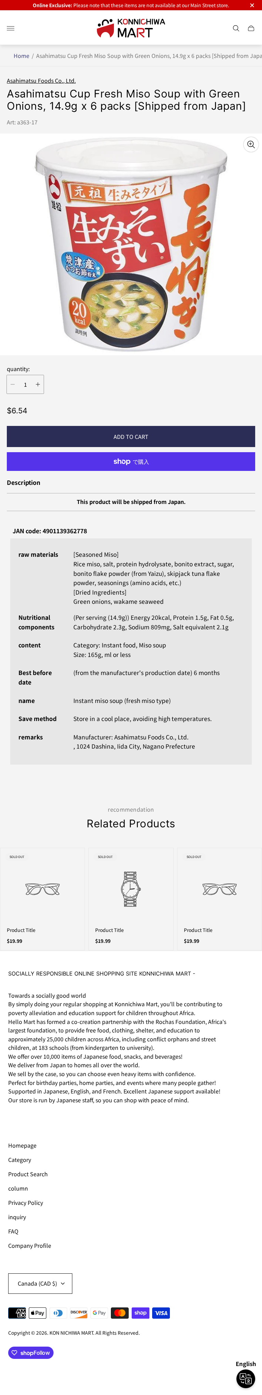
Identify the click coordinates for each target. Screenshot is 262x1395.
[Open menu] (10, 28)
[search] (236, 28)
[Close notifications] (251, 5)
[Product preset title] (42, 889)
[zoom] (251, 144)
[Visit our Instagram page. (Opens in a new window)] (15, 1119)
